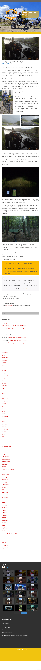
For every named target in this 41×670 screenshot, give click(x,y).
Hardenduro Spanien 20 (6, 476)
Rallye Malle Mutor (5, 485)
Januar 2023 (4, 386)
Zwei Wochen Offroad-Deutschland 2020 (9, 533)
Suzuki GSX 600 (4, 504)
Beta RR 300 (4, 453)
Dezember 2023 (5, 375)
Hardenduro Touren (5, 477)
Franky (9, 278)
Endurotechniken (5, 462)
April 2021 (3, 409)
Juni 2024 (3, 365)
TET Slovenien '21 (5, 520)
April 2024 (3, 368)
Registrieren (4, 542)
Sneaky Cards (4, 499)
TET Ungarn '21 (23, 293)
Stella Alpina (4, 500)
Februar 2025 (4, 353)
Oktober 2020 (4, 414)
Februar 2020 (4, 424)
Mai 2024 (3, 367)
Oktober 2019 (4, 428)
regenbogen (14, 294)
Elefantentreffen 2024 (6, 459)
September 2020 (5, 416)
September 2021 (5, 401)
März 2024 (4, 370)
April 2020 (3, 423)
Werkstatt (3, 530)
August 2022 (4, 388)
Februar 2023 (4, 385)
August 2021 (4, 403)
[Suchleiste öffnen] (39, 33)
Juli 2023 (3, 377)
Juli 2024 (3, 363)
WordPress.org (4, 548)
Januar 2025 (4, 355)
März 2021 (4, 411)
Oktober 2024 (4, 358)
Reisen (4, 293)
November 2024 (5, 357)
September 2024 (5, 360)
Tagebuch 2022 (4, 507)
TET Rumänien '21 (5, 515)
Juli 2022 (3, 390)
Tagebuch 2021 (9, 293)
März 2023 (4, 383)
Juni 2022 (3, 391)
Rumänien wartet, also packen (10, 296)
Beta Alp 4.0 (4, 451)
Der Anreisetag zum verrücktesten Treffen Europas (11, 327)
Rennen (3, 490)
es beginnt (5, 294)
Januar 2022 (4, 396)
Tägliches (3, 509)
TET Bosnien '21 (5, 510)
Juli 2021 (3, 405)
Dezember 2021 (5, 398)
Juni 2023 (3, 378)
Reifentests (4, 487)
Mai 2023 (3, 380)
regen (9, 294)
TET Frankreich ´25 (5, 512)
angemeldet (9, 305)
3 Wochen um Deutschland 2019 (7, 446)
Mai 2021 (3, 408)
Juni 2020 (3, 419)
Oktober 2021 (4, 400)
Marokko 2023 (4, 482)
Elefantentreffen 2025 (6, 461)
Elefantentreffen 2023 (6, 457)
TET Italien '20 (4, 513)
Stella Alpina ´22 (4, 502)
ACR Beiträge (4, 448)
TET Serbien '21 (4, 518)
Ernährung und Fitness (6, 467)
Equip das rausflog (5, 464)
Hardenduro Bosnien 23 (6, 474)
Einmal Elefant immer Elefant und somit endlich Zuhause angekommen (14, 325)
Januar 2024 (4, 373)
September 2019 (5, 429)
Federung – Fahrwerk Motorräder (8, 469)
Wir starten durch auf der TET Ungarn (11, 298)
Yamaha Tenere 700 (5, 532)
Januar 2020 (4, 426)
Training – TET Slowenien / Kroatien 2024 (9, 527)
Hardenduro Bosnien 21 (6, 471)
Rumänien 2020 (4, 495)
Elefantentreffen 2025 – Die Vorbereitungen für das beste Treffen (14, 328)
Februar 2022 (4, 395)
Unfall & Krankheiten (5, 528)
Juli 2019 (3, 432)
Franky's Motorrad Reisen (29, 13)
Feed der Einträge (5, 545)
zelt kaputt (28, 294)
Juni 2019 (3, 434)
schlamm (20, 294)
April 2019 (3, 437)
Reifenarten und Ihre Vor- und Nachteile (9, 322)
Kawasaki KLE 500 (5, 479)
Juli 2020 (3, 418)
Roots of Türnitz (5, 492)
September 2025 (5, 352)
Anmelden (3, 543)
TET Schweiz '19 (5, 517)
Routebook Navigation (6, 494)
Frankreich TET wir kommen (7, 323)
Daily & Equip (4, 454)
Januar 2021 (4, 413)
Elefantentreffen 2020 (6, 456)
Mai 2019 (3, 436)
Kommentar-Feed (5, 547)
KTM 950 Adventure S (6, 481)
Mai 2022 (3, 393)
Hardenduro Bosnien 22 (6, 472)
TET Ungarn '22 (4, 525)
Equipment (4, 466)
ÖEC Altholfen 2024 (5, 484)
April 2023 (3, 381)
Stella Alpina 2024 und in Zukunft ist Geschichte (17, 337)
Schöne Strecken (5, 497)
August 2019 (4, 431)
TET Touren (16, 293)
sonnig (23, 294)
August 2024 (4, 362)
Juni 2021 (3, 406)
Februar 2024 (4, 372)
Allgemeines (4, 449)
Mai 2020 (3, 421)
